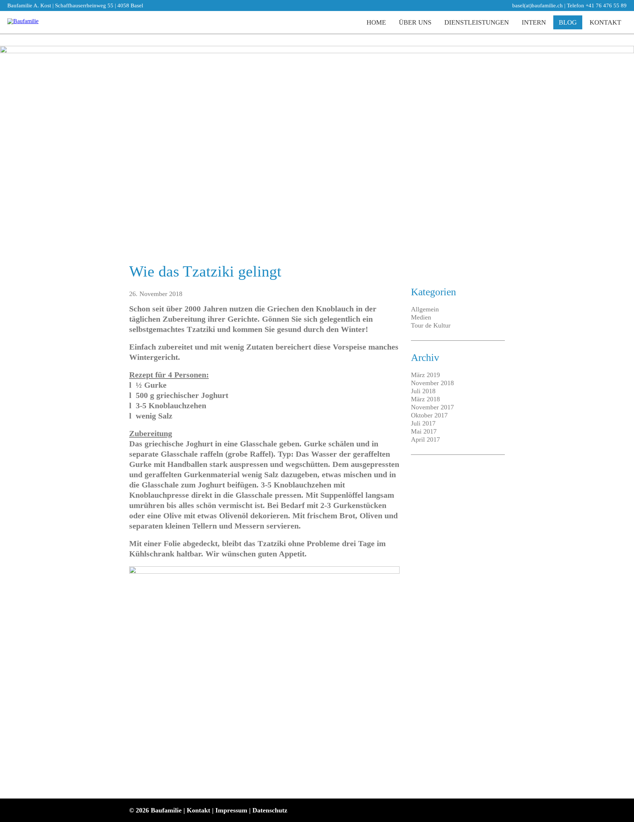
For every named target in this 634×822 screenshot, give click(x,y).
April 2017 (425, 439)
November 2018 (432, 383)
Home (376, 22)
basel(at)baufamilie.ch (537, 5)
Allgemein (425, 309)
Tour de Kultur (431, 325)
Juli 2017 (423, 423)
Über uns (415, 22)
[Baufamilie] (23, 22)
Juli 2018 (423, 391)
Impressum (231, 810)
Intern (534, 22)
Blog (568, 22)
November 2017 (432, 407)
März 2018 (425, 399)
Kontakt (605, 22)
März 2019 (425, 375)
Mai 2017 (424, 431)
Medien (421, 317)
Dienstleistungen (476, 22)
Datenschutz (269, 810)
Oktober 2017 (429, 415)
